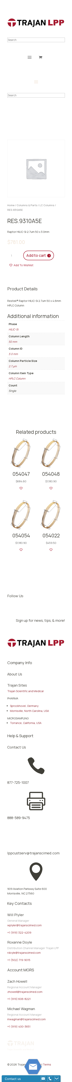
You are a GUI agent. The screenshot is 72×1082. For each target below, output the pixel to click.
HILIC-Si (13, 329)
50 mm (13, 341)
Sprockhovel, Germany (24, 706)
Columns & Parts (27, 205)
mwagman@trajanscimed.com (26, 1019)
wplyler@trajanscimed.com (24, 925)
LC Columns (47, 205)
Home (11, 205)
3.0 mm (13, 354)
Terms (47, 1064)
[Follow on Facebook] (10, 608)
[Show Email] (43, 1078)
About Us (14, 674)
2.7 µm (13, 366)
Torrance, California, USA (25, 723)
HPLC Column (17, 378)
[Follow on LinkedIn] (18, 608)
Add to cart (36, 255)
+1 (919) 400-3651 (19, 1026)
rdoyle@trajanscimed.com (24, 952)
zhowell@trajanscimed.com (24, 992)
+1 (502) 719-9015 (18, 960)
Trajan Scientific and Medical (25, 691)
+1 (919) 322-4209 (19, 932)
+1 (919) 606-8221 (19, 999)
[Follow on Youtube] (26, 608)
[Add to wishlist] (21, 488)
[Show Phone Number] (49, 1078)
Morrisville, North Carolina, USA (29, 711)
